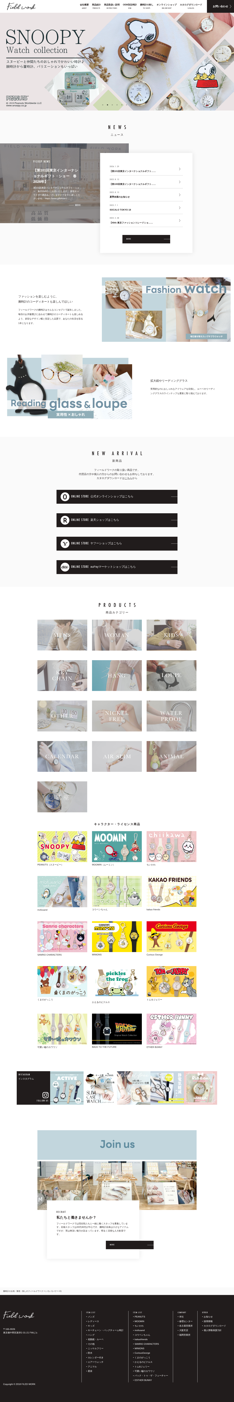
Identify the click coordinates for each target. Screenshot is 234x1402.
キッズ (91, 1325)
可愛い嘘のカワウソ (145, 1371)
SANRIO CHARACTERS (147, 1344)
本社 (181, 1316)
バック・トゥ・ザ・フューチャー (151, 1375)
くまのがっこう (142, 1357)
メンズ (91, 1316)
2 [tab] (107, 105)
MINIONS (139, 1348)
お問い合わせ (220, 6)
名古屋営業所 (186, 1325)
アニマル (92, 1366)
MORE (128, 239)
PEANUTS (140, 1316)
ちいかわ (139, 1325)
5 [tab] (121, 105)
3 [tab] (112, 105)
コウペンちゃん (142, 1335)
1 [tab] (102, 105)
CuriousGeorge (142, 1353)
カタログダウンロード (215, 1325)
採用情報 (208, 1321)
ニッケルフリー (95, 1348)
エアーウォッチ (95, 1362)
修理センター (186, 1321)
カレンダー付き (95, 1357)
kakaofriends (141, 1339)
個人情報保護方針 (213, 1330)
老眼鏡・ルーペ (95, 1339)
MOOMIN (139, 1321)
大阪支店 (183, 1330)
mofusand (140, 1330)
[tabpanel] (117, 62)
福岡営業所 (184, 1335)
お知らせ (208, 1316)
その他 (91, 1344)
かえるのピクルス (143, 1362)
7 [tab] (131, 105)
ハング (91, 1335)
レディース (93, 1321)
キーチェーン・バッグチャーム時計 (106, 1330)
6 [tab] (126, 105)
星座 (90, 1371)
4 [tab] (117, 105)
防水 (90, 1353)
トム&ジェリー (142, 1366)
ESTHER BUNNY (143, 1380)
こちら (128, 478)
